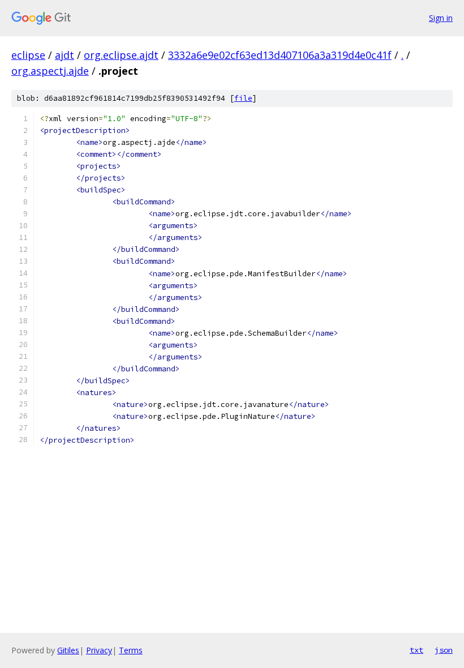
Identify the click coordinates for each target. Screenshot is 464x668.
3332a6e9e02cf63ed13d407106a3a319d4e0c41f (280, 55)
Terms (131, 650)
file (243, 98)
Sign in (441, 17)
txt (416, 650)
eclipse (28, 55)
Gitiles (68, 650)
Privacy (99, 650)
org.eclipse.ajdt (121, 55)
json (444, 650)
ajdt (64, 55)
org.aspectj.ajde (50, 71)
